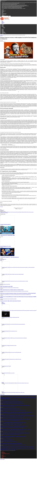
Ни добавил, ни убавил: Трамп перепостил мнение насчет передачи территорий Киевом (13, 274)
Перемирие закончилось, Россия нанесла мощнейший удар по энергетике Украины (12, 7)
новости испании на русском (28, 448)
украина (10, 449)
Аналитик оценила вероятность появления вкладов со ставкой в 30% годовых (11, 359)
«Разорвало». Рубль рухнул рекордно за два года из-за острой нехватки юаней (11, 352)
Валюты (3, 26)
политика (2, 449)
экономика (14, 449)
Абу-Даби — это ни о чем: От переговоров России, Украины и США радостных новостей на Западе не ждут (15, 5)
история (17, 448)
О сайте (3, 451)
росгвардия (6, 449)
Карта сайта (3, 452)
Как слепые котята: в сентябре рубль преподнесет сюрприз (9, 345)
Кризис (3, 30)
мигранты (20, 448)
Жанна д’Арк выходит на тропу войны (6, 286)
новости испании (24, 448)
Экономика (3, 32)
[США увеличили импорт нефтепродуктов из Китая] (6, 372)
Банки (3, 25)
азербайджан (8, 448)
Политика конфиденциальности (6, 453)
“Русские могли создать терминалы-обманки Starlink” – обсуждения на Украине (13, 436)
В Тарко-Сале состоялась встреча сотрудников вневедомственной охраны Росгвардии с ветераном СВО (16, 446)
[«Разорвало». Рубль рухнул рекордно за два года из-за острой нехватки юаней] (6, 351)
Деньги (3, 29)
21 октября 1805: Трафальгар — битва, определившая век (9, 257)
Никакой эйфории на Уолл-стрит (5, 246)
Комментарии (3, 303)
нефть (22, 448)
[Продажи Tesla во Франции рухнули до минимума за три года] (6, 330)
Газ (2, 28)
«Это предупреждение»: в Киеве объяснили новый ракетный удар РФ (10, 317)
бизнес (10, 448)
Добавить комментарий (3, 259)
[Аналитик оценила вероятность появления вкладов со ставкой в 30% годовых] (6, 358)
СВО (5, 448)
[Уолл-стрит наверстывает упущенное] (6, 365)
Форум (3, 33)
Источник (1, 206)
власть (15, 448)
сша (8, 449)
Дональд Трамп (2, 448)
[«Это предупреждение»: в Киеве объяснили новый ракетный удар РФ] (6, 316)
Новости (3, 24)
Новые (2, 302)
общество (32, 448)
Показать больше (2, 394)
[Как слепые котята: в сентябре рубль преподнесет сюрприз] (6, 344)
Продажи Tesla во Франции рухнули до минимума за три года (9, 4)
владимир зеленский (13, 448)
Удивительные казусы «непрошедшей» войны (7, 235)
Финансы (3, 31)
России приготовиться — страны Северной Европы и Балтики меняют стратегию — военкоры (13, 8)
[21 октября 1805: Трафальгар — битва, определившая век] (7, 255)
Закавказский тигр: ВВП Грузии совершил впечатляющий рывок (10, 443)
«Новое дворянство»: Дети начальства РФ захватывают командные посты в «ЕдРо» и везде (13, 6)
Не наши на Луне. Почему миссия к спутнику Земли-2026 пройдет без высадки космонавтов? (13, 3)
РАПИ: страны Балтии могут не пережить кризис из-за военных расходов (11, 289)
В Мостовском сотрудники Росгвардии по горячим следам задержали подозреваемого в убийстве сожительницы (18, 293)
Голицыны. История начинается (5, 224)
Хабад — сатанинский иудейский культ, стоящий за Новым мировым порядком (13, 422)
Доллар (4, 27)
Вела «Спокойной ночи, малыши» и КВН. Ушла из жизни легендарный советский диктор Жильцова (16, 412)
